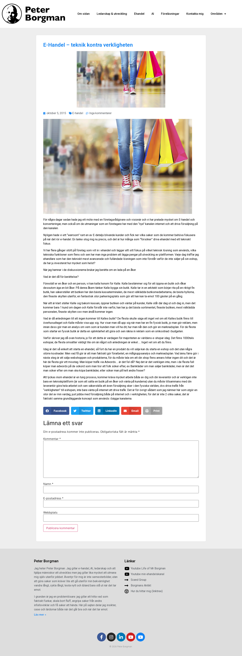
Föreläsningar (170, 13)
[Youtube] (130, 637)
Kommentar (52, 438)
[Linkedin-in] (121, 637)
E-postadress (53, 498)
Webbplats (50, 512)
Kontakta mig (195, 13)
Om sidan (83, 13)
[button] (56, 411)
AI (152, 13)
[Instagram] (111, 637)
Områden (217, 13)
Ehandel (139, 13)
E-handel (77, 113)
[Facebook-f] (101, 637)
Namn (48, 483)
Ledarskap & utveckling (112, 13)
